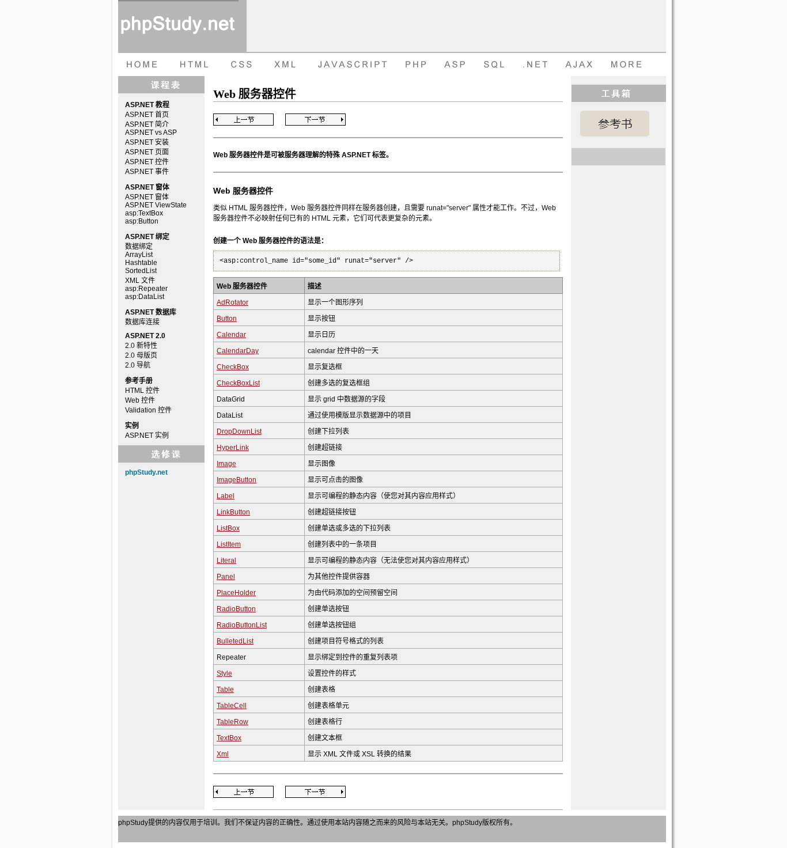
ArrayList (139, 255)
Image (226, 464)
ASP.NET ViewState (156, 205)
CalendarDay (238, 351)
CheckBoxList (238, 383)
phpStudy (133, 823)
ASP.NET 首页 (147, 115)
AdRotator (232, 302)
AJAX (580, 64)
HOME (141, 64)
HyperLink (233, 448)
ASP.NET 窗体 (147, 197)
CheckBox (233, 367)
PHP (415, 64)
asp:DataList (144, 297)
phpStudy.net (146, 472)
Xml (223, 754)
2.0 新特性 (141, 346)
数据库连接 (142, 322)
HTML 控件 (142, 391)
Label (225, 496)
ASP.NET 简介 (147, 124)
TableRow (232, 722)
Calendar (231, 335)
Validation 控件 (148, 410)
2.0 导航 (137, 365)
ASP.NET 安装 (147, 142)
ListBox (228, 528)
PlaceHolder (236, 593)
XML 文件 (140, 281)
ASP (456, 64)
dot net (536, 64)
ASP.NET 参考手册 (614, 124)
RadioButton (236, 609)
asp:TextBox (144, 213)
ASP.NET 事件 (147, 172)
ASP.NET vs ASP (151, 132)
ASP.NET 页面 (147, 152)
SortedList (141, 271)
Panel (226, 577)
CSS (239, 64)
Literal (226, 560)
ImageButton (236, 480)
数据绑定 (139, 247)
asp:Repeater (146, 289)
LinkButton (233, 512)
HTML (193, 64)
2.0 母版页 (141, 355)
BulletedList (235, 641)
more (628, 64)
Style (224, 673)
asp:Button (141, 221)
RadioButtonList (242, 625)
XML (282, 64)
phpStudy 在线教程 (178, 26)
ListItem (229, 544)
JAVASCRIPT (350, 64)
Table (225, 690)
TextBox (229, 738)
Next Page (315, 119)
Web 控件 (140, 400)
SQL (495, 64)
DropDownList (239, 431)
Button (227, 319)
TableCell (232, 706)
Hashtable (141, 263)
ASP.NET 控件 (147, 162)
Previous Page (243, 119)
